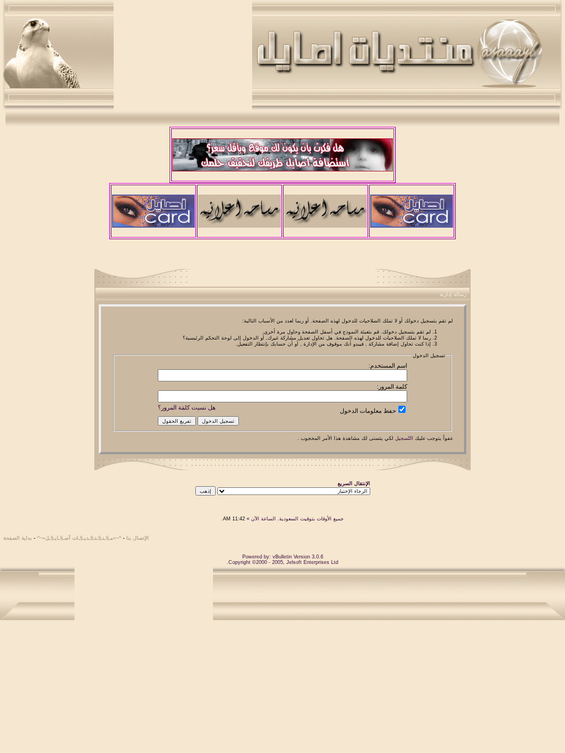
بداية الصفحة (17, 538)
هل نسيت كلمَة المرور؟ (187, 407)
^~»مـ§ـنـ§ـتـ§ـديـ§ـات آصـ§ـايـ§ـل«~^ (79, 538)
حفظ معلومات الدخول (368, 410)
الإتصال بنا (137, 538)
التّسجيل (404, 438)
